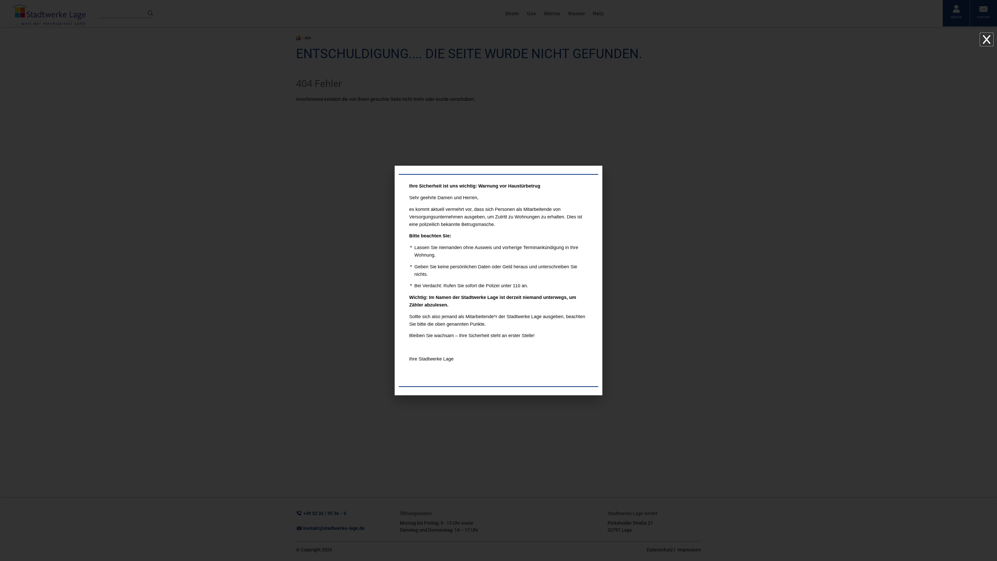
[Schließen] (986, 39)
